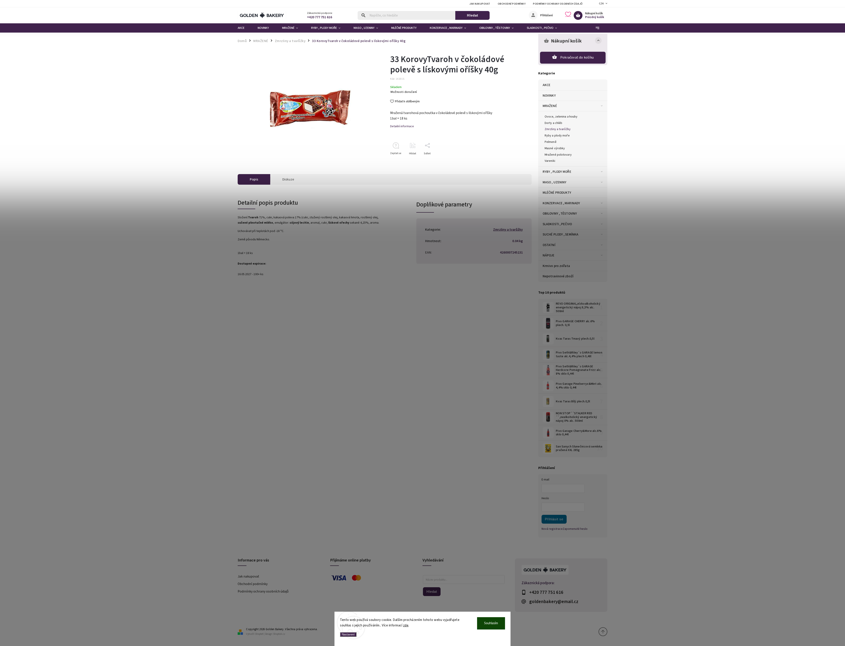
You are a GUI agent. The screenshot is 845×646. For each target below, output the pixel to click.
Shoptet (259, 634)
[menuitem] (244, 28)
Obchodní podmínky (512, 4)
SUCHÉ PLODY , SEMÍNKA (560, 234)
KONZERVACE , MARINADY (561, 203)
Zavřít (518, 161)
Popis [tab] (254, 179)
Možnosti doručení (404, 92)
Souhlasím (491, 623)
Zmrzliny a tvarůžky (558, 129)
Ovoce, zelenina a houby (561, 116)
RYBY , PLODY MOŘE (557, 171)
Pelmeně (551, 142)
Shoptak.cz (279, 634)
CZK (601, 4)
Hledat (472, 15)
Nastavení (348, 634)
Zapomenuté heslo (575, 529)
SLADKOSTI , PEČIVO (557, 224)
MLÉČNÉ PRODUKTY (557, 192)
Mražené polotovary (558, 155)
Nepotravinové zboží (558, 276)
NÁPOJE (549, 255)
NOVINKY (549, 95)
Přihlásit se (554, 519)
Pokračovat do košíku (577, 57)
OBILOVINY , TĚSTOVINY (560, 213)
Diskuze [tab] (288, 179)
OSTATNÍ (549, 245)
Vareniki (550, 161)
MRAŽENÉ (550, 105)
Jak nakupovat (479, 4)
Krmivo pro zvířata (556, 265)
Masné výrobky (555, 148)
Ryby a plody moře (557, 135)
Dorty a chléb (553, 123)
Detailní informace (402, 126)
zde (406, 625)
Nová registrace (552, 529)
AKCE (546, 85)
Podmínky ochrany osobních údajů (558, 4)
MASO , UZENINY (554, 182)
